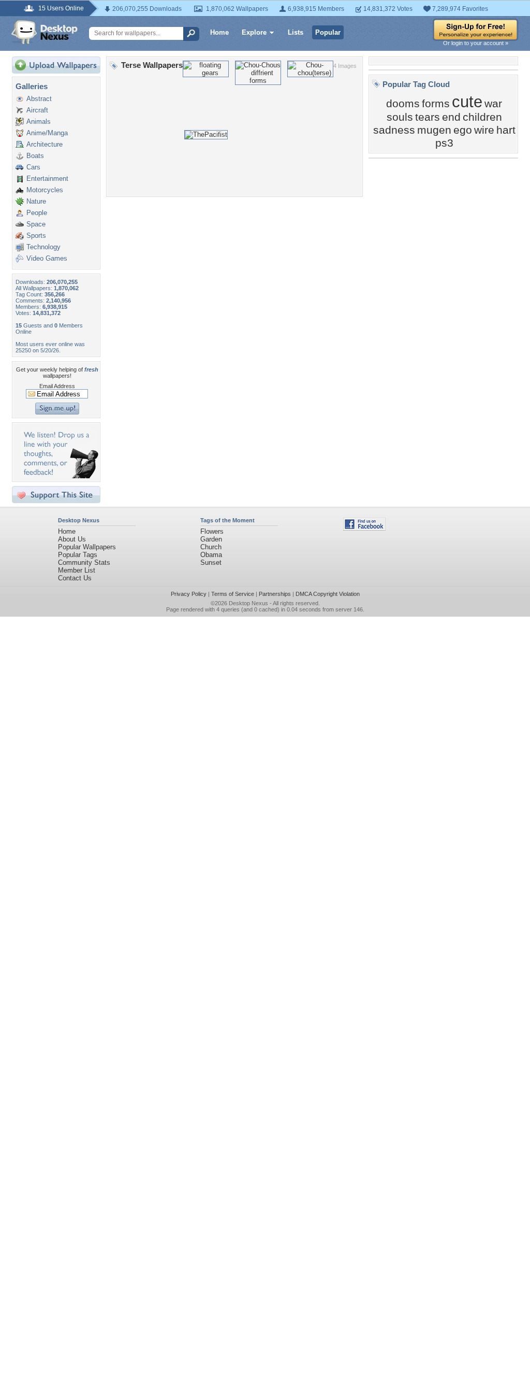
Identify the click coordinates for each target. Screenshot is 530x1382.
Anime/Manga (47, 133)
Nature (36, 201)
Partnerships (275, 594)
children (482, 117)
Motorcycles (44, 190)
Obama (211, 555)
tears (427, 117)
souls (400, 117)
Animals (38, 121)
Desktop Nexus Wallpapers (44, 32)
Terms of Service (232, 594)
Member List (76, 570)
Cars (33, 167)
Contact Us (75, 578)
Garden (211, 539)
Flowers (212, 531)
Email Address (57, 386)
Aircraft (37, 110)
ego (462, 130)
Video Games (46, 258)
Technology (43, 247)
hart (506, 130)
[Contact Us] (59, 476)
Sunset (211, 562)
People (36, 213)
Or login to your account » (475, 43)
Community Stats (84, 562)
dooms (403, 103)
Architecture (44, 144)
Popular (328, 32)
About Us (72, 539)
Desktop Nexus (248, 603)
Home (219, 32)
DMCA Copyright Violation (328, 594)
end (451, 117)
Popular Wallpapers (87, 547)
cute (467, 101)
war (493, 103)
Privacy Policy (189, 594)
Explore (254, 32)
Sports (36, 235)
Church (211, 547)
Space (36, 224)
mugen (434, 130)
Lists (295, 32)
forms (436, 103)
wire (484, 130)
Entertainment (47, 178)
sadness (394, 130)
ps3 (444, 143)
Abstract (39, 99)
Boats (35, 156)
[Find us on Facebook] (364, 528)
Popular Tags (77, 555)
